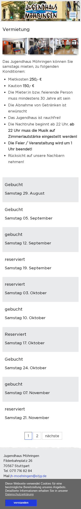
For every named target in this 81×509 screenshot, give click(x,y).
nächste (52, 436)
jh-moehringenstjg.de (28, 476)
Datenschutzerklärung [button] (19, 494)
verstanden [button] (21, 502)
